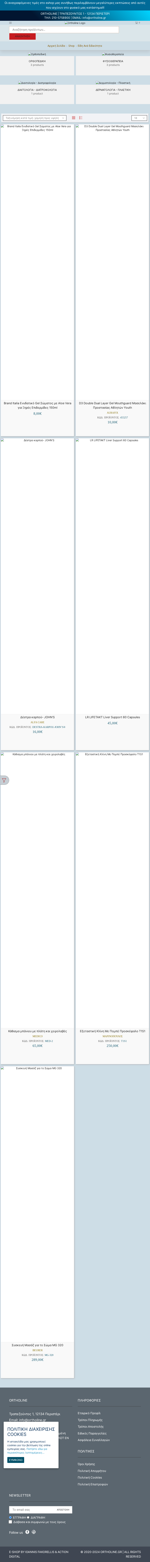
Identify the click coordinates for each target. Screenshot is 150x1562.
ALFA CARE (37, 722)
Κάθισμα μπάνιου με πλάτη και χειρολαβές (37, 1031)
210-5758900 (61, 17)
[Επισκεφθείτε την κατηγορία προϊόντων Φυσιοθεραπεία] (113, 54)
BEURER (38, 1350)
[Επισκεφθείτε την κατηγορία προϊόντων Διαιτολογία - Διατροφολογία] (37, 83)
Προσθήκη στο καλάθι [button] (39, 394)
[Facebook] (28, 1532)
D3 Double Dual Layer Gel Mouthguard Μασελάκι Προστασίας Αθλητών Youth (112, 405)
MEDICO (38, 1036)
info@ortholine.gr (94, 17)
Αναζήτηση (22, 36)
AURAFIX (112, 412)
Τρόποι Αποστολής (91, 1426)
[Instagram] (34, 1532)
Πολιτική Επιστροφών (93, 1484)
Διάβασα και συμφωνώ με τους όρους (39, 1522)
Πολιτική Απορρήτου (92, 1471)
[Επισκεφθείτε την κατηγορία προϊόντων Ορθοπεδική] (37, 54)
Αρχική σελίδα (56, 45)
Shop (71, 45)
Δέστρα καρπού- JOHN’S (37, 717)
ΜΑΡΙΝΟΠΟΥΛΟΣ (113, 1036)
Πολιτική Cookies (90, 1477)
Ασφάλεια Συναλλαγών (94, 1440)
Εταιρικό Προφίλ (89, 1413)
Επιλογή (39, 708)
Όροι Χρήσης (86, 1464)
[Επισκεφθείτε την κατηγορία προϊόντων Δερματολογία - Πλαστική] (113, 83)
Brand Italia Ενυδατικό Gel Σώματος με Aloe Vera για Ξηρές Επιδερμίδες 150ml (37, 405)
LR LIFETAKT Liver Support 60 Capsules (112, 717)
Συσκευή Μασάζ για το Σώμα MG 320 (37, 1345)
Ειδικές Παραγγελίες (92, 1433)
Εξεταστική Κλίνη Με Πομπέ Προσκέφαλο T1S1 (112, 1031)
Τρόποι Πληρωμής (90, 1420)
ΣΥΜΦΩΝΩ (15, 1459)
